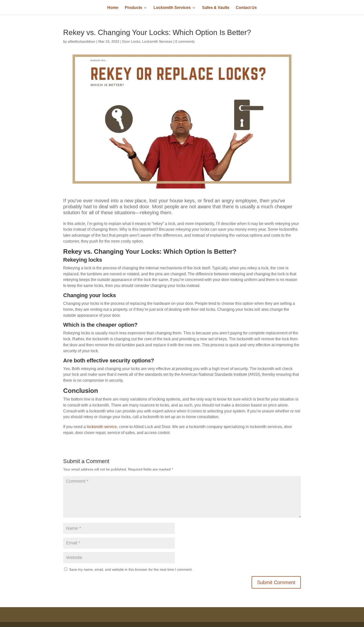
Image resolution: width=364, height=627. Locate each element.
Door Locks (131, 41)
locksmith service (102, 427)
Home (112, 8)
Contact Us (246, 8)
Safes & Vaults (215, 8)
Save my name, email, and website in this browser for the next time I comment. (131, 569)
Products (133, 8)
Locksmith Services (172, 8)
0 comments (185, 41)
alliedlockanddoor (81, 41)
